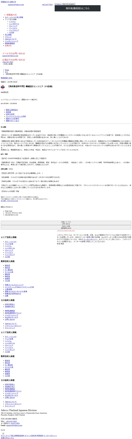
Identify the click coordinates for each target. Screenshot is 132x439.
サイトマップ (10, 328)
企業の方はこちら (7, 438)
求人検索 (8, 34)
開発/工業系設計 (12, 110)
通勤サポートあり (12, 121)
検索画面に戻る (6, 78)
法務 (6, 296)
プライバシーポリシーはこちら (66, 230)
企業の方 (12, 2)
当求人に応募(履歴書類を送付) (66, 227)
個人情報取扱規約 (17, 436)
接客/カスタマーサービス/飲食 (16, 291)
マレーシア (13, 26)
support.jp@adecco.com (16, 4)
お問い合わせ (10, 319)
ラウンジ (8, 37)
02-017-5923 (15, 423)
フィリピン (13, 28)
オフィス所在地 (30, 436)
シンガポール (14, 24)
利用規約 (40, 436)
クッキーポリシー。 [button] (91, 239)
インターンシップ (11, 41)
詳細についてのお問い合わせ (66, 223)
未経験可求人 (10, 306)
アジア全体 (9, 244)
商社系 (7, 268)
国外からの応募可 (12, 118)
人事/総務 (8, 289)
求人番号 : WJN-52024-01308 (9, 201)
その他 (11, 32)
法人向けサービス (11, 317)
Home (7, 70)
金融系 (7, 278)
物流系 (7, 276)
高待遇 (8, 112)
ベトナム (12, 21)
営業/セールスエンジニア (14, 285)
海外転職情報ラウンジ (13, 313)
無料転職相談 (10, 43)
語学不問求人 (10, 304)
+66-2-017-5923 (47, 4)
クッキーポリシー (50, 436)
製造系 (7, 265)
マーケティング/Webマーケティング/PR (19, 287)
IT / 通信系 (9, 270)
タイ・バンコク (10, 241)
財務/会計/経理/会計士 (13, 293)
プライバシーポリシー (13, 326)
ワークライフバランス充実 (16, 116)
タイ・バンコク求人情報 (14, 17)
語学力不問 (10, 114)
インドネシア (14, 30)
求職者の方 (5, 2)
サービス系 (9, 272)
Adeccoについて (11, 39)
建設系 (7, 274)
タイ (6, 72)
